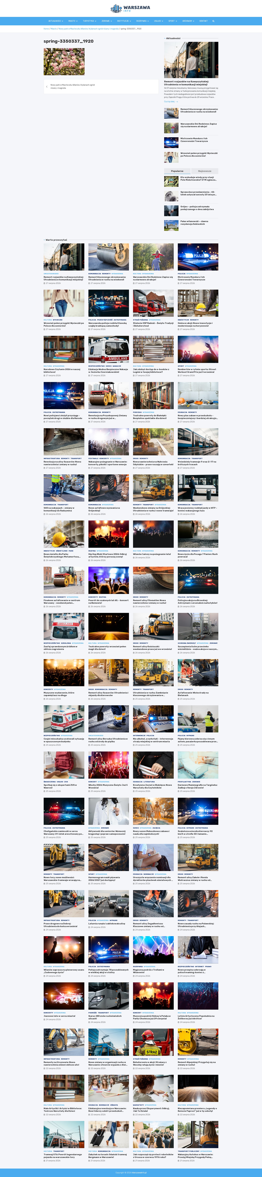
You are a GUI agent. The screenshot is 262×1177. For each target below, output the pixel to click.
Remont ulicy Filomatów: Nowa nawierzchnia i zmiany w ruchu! (149, 601)
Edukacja (182, 412)
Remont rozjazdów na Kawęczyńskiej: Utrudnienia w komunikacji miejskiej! (64, 278)
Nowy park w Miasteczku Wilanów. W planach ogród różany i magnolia (73, 86)
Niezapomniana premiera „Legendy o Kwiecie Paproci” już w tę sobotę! (197, 1109)
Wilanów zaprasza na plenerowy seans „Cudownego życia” (64, 971)
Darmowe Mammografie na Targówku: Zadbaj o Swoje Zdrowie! (197, 786)
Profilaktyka (184, 782)
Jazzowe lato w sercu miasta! (59, 1016)
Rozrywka (141, 21)
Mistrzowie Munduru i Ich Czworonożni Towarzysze (194, 139)
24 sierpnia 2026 (53, 930)
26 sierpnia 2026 (53, 514)
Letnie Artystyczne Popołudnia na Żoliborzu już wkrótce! (196, 1017)
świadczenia (50, 782)
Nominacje (149, 874)
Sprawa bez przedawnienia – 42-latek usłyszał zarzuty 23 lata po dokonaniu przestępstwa (198, 195)
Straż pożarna (140, 320)
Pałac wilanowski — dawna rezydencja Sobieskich (194, 222)
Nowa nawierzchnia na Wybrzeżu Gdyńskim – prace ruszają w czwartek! (153, 463)
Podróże (92, 1013)
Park (71, 551)
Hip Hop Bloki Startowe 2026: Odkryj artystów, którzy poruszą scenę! (107, 555)
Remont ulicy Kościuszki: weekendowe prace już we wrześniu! (152, 648)
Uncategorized (51, 274)
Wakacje (117, 366)
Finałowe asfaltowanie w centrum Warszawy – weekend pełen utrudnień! (62, 603)
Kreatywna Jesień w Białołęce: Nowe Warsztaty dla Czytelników (152, 786)
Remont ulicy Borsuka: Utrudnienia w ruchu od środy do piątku (108, 740)
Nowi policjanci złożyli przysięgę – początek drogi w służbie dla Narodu (63, 417)
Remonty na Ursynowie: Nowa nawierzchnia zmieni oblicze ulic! (61, 1063)
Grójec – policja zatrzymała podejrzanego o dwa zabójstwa (197, 208)
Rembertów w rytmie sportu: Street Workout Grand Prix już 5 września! (197, 370)
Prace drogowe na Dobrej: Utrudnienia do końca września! (60, 925)
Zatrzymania (120, 320)
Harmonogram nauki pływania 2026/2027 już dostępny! (104, 878)
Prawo (208, 967)
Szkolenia (66, 643)
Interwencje (139, 736)
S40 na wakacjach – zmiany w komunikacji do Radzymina (59, 509)
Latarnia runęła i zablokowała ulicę (106, 923)
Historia (48, 1151)
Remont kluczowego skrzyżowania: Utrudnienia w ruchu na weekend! (199, 110)
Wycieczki (57, 320)
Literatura (149, 782)
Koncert (92, 782)
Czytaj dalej (169, 101)
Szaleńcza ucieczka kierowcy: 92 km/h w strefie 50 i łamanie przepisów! (195, 834)
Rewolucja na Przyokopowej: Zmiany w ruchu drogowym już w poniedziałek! (107, 418)
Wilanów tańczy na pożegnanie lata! (152, 554)
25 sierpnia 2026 (142, 699)
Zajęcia (156, 828)
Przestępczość (105, 320)
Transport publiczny (188, 1151)
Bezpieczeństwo (96, 366)
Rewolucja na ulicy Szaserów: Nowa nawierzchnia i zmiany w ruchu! (62, 463)
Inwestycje (183, 320)
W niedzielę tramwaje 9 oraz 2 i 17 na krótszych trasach (197, 463)
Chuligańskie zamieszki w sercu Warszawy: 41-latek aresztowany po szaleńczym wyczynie (63, 834)
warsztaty (138, 1105)
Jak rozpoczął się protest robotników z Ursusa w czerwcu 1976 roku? (153, 1155)
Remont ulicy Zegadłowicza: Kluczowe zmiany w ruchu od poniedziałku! (148, 926)
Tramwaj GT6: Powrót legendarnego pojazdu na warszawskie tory (63, 1155)
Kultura (137, 274)
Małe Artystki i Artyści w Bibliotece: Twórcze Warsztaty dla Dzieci (63, 1109)
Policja (181, 274)
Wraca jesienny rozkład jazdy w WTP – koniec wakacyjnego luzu (197, 509)
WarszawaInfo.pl (139, 1173)
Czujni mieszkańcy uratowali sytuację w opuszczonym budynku (64, 740)
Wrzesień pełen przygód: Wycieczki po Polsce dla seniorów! (199, 154)
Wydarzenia (117, 274)
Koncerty (104, 458)
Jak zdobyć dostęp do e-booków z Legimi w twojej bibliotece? (151, 370)
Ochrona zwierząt (187, 643)
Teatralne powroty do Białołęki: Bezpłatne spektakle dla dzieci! (150, 417)
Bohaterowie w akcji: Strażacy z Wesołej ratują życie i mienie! (150, 1063)
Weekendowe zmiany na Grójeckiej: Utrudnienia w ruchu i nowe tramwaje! (153, 509)
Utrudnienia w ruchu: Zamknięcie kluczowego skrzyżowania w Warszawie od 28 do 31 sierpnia (150, 695)
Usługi (157, 21)
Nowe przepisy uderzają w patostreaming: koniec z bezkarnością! (192, 972)
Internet (199, 967)
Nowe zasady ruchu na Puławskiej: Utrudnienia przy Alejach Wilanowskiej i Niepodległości (196, 926)
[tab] (177, 171)
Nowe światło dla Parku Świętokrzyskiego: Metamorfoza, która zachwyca (61, 557)
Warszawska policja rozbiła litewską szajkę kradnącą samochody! (107, 324)
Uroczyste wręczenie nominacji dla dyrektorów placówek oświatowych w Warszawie (153, 880)
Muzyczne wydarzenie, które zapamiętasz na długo (59, 694)
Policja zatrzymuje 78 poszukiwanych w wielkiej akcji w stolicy (108, 971)
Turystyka (88, 21)
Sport (172, 21)
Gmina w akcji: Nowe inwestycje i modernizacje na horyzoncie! (195, 324)
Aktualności (54, 21)
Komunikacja (94, 274)
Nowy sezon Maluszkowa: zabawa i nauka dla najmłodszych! (151, 832)
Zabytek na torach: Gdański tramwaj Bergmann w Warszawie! (107, 1155)
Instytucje (123, 21)
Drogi (136, 458)
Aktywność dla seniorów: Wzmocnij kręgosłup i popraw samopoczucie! (107, 832)
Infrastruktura (52, 458)
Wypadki (190, 736)
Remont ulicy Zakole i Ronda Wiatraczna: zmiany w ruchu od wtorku (194, 880)
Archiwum (187, 21)
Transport (76, 458)
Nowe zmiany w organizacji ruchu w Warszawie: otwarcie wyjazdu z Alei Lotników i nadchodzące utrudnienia (108, 1065)
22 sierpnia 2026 (53, 1068)
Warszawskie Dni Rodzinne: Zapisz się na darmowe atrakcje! (199, 125)
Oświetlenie (62, 551)
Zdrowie (106, 21)
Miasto (72, 21)
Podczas (137, 412)
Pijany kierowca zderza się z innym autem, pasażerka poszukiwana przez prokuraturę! (198, 741)
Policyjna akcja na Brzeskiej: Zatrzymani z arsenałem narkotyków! (197, 601)
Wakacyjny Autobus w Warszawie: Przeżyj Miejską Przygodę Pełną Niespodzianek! (195, 1157)
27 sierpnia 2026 (53, 283)
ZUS (66, 782)
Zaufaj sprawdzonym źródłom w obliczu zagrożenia (60, 648)
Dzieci (109, 366)
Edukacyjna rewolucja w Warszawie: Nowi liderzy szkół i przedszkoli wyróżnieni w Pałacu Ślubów (107, 1111)
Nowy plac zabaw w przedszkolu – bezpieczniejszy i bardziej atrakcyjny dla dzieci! (198, 418)
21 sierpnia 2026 (53, 1161)
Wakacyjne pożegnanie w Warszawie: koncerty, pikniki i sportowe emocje (107, 463)
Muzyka (92, 551)
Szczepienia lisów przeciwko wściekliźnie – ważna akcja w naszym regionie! (197, 649)
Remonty (106, 274)
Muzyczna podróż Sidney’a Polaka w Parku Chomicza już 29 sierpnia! (152, 1017)
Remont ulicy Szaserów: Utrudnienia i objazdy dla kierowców (108, 694)
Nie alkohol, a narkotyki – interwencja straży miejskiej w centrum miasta (153, 740)
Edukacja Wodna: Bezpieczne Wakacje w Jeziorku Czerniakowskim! (108, 370)
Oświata (114, 1105)
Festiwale (93, 458)
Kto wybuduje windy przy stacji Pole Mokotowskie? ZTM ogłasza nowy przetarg (198, 180)
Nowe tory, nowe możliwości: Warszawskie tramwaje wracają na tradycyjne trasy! (62, 880)
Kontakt (204, 21)
